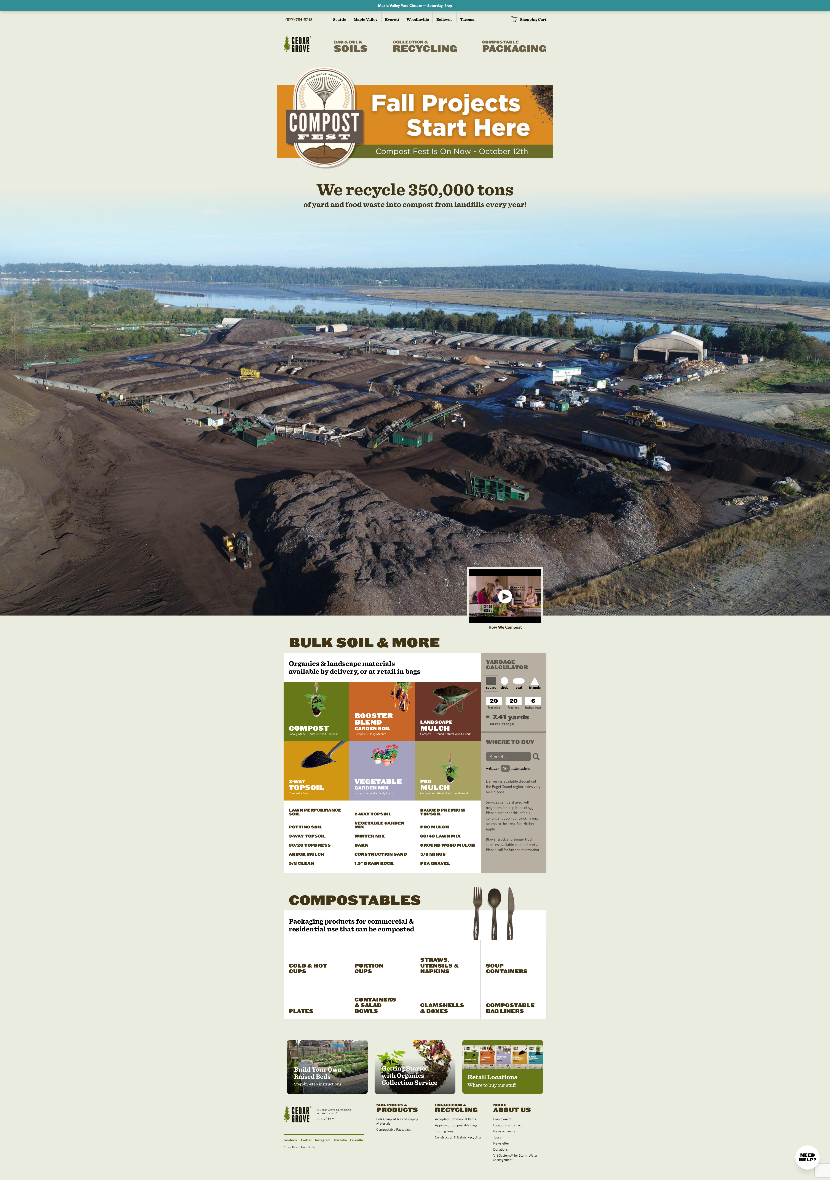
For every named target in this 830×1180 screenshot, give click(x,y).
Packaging (514, 47)
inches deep (533, 707)
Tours (497, 1137)
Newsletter (501, 1143)
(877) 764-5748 (298, 19)
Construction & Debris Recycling (458, 1137)
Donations (500, 1149)
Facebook (290, 1140)
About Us (512, 1107)
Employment (502, 1119)
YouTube (340, 1140)
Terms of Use (308, 1146)
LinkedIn (356, 1140)
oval (519, 687)
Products (397, 1107)
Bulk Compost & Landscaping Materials (397, 1121)
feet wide (494, 707)
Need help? (807, 1157)
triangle (535, 687)
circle (504, 687)
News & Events (504, 1131)
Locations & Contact (507, 1125)
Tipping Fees (444, 1131)
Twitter (306, 1140)
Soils (351, 47)
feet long (513, 707)
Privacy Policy (291, 1146)
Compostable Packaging (393, 1129)
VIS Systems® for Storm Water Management (515, 1157)
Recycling (425, 47)
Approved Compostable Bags (456, 1125)
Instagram (322, 1140)
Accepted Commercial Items (455, 1119)
